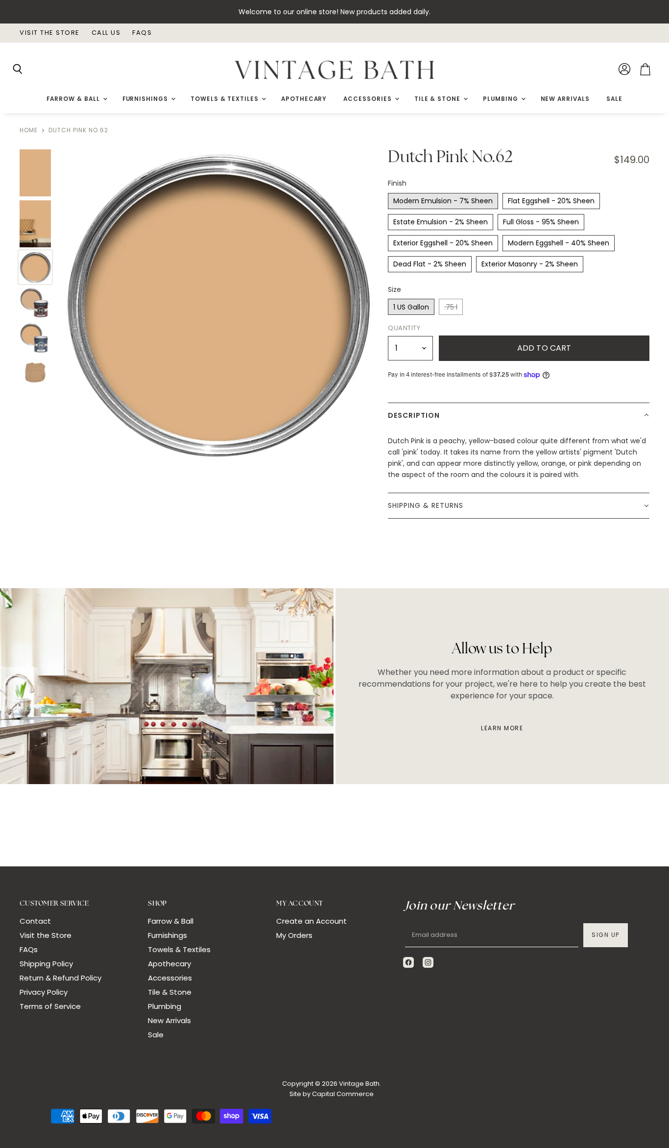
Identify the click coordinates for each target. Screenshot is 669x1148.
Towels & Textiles (226, 99)
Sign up (606, 935)
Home (29, 130)
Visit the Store (50, 33)
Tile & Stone (438, 99)
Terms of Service (50, 1006)
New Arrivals (565, 99)
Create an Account (311, 921)
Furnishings (146, 99)
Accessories (368, 99)
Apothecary (304, 99)
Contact (35, 921)
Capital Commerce (343, 1094)
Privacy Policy (44, 992)
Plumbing (501, 99)
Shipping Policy (46, 963)
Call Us (106, 33)
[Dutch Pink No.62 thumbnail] (35, 172)
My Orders (294, 935)
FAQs (142, 33)
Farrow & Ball (74, 99)
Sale (614, 99)
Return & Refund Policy (60, 978)
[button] (518, 415)
